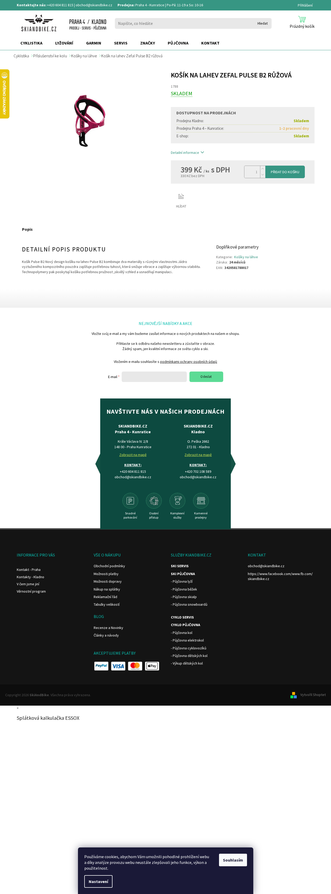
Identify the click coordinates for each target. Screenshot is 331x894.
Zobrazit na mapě (133, 454)
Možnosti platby (106, 573)
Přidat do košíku (285, 172)
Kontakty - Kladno (30, 577)
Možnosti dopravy (108, 581)
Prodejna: (125, 5)
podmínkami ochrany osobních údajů (188, 361)
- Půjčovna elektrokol (187, 640)
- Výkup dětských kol (187, 663)
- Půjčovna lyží (182, 581)
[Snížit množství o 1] (262, 175)
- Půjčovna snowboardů (189, 604)
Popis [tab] (27, 229)
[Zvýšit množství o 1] (262, 169)
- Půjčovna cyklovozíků (188, 648)
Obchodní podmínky (109, 566)
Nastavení (98, 881)
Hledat (262, 23)
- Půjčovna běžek (184, 589)
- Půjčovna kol (181, 632)
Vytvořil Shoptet (313, 694)
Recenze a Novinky (108, 627)
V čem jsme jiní (28, 584)
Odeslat (206, 376)
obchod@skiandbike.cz (94, 5)
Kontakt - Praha (29, 569)
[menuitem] (31, 43)
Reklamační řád (105, 596)
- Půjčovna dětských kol (189, 655)
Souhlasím (233, 860)
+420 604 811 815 (60, 5)
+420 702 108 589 (198, 471)
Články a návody (106, 635)
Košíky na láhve (246, 257)
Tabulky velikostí (107, 604)
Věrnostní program (31, 591)
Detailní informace (185, 152)
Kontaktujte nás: (31, 5)
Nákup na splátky (107, 589)
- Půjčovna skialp (184, 596)
